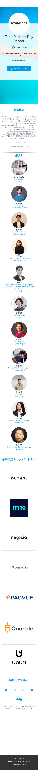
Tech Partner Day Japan (12, 3)
